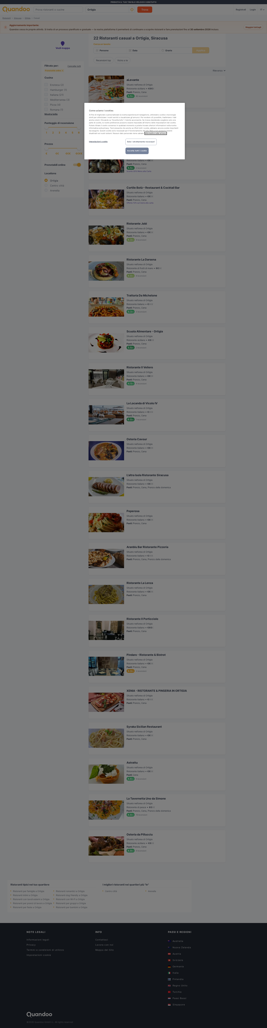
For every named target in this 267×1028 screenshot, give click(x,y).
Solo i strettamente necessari (141, 142)
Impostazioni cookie (98, 141)
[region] (134, 131)
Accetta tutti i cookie (137, 151)
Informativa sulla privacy (155, 133)
